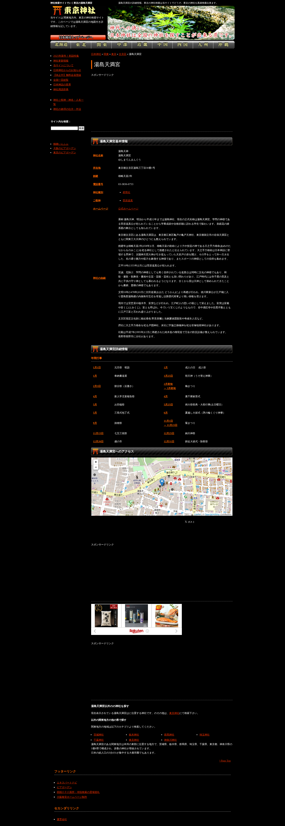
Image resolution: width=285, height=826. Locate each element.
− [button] (96, 467)
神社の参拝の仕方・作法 (67, 109)
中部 (121, 45)
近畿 (142, 45)
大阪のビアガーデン (64, 148)
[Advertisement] (162, 104)
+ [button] (96, 462)
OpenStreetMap (212, 514)
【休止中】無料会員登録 (67, 75)
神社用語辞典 (60, 89)
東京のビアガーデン (64, 152)
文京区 (122, 54)
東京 (113, 54)
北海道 (60, 45)
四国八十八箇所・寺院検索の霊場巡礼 (78, 792)
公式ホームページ (128, 208)
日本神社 (96, 54)
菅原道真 (128, 200)
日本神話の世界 (62, 84)
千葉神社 (99, 739)
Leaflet (197, 514)
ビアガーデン (64, 787)
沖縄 (224, 45)
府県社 (126, 192)
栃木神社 (134, 734)
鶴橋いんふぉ (60, 144)
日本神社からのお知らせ (67, 70)
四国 (183, 45)
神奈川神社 (170, 739)
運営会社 (62, 819)
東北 (81, 45)
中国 (162, 45)
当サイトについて (63, 65)
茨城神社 (99, 734)
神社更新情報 (60, 60)
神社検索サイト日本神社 (78, 37)
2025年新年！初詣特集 (66, 55)
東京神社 (174, 713)
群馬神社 (169, 734)
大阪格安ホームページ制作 (72, 797)
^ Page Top (225, 760)
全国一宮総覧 (60, 79)
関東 (101, 45)
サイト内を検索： (61, 121)
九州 (203, 45)
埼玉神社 (205, 734)
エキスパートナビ (67, 782)
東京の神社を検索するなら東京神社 (78, 11)
